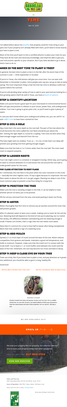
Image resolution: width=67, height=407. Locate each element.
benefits (26, 45)
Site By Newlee (29, 387)
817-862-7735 (36, 354)
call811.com (8, 119)
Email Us (32, 329)
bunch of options (51, 95)
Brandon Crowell (33, 298)
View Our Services (19, 361)
